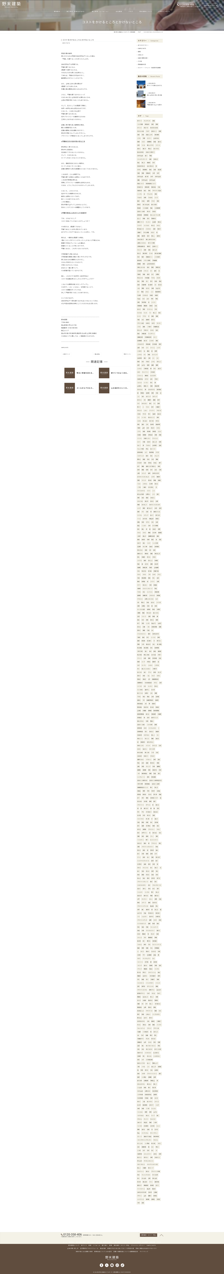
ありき (156, 1098)
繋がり (158, 930)
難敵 (144, 630)
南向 (150, 169)
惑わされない (150, 742)
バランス (146, 271)
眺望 (143, 979)
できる (139, 592)
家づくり (139, 120)
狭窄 (138, 469)
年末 (152, 298)
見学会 (149, 463)
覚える (156, 483)
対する (139, 169)
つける (158, 428)
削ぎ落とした (140, 1010)
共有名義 (154, 344)
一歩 (138, 773)
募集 (144, 326)
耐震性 (153, 1199)
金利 (158, 578)
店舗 (147, 1035)
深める (144, 1024)
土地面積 (156, 567)
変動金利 (148, 173)
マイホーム (149, 309)
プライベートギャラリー (147, 846)
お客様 (144, 1000)
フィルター (140, 892)
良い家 (139, 1182)
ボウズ (146, 379)
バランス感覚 (147, 260)
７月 (149, 574)
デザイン (139, 1195)
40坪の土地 (140, 176)
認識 (145, 250)
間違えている (157, 511)
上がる (143, 365)
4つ (154, 403)
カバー (139, 442)
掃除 (138, 497)
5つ (138, 291)
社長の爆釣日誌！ (143, 58)
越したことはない (146, 668)
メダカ (153, 476)
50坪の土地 (140, 155)
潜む (144, 543)
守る (143, 812)
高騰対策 (145, 595)
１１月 (147, 623)
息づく (157, 1185)
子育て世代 (140, 651)
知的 (143, 927)
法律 (160, 682)
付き (160, 1010)
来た (155, 368)
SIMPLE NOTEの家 (141, 1192)
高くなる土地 (146, 204)
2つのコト (148, 229)
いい (152, 291)
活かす (139, 543)
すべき (153, 201)
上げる (155, 1112)
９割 (138, 1066)
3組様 (154, 414)
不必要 (139, 295)
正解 (155, 1077)
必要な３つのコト (141, 243)
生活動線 (149, 955)
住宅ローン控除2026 (142, 780)
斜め (138, 1175)
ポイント (139, 127)
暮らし (153, 236)
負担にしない (140, 745)
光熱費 (139, 1056)
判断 (151, 1098)
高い (138, 1178)
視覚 (160, 920)
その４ (144, 574)
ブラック (139, 969)
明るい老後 (146, 655)
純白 (138, 874)
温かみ (145, 965)
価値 (152, 316)
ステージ (144, 902)
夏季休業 (139, 728)
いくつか (139, 686)
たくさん (153, 1108)
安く (147, 281)
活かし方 (155, 250)
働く (158, 1115)
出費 (157, 501)
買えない (149, 1084)
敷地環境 (145, 1105)
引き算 (151, 483)
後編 (160, 435)
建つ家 (146, 176)
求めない (151, 731)
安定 (148, 606)
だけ (138, 403)
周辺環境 (144, 578)
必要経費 (146, 1080)
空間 (149, 923)
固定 (138, 361)
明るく (157, 1147)
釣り (148, 637)
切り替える (157, 1003)
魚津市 (152, 424)
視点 (148, 267)
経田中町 (158, 424)
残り (149, 414)
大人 (153, 958)
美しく (151, 1003)
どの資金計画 (149, 1059)
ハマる (143, 1066)
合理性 (143, 606)
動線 (138, 948)
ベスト (139, 483)
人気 (151, 693)
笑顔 (142, 1070)
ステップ (146, 515)
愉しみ (139, 878)
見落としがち (149, 134)
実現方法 (158, 267)
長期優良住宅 (155, 679)
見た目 (159, 284)
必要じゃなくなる (149, 599)
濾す (158, 888)
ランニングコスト (146, 1175)
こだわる (157, 665)
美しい (154, 312)
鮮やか (151, 1018)
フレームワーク (154, 927)
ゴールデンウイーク (142, 159)
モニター (159, 323)
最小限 (139, 941)
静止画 (151, 906)
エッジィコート (154, 839)
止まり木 (139, 913)
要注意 (139, 208)
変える (147, 871)
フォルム (139, 944)
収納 (149, 250)
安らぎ (152, 934)
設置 (160, 627)
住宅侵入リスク (154, 798)
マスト (147, 407)
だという (139, 250)
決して (139, 445)
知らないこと (151, 417)
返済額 (147, 393)
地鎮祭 (139, 588)
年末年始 (144, 302)
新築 (157, 124)
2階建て (139, 232)
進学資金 (159, 389)
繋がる (148, 941)
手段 (157, 393)
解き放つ (158, 913)
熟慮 (150, 1122)
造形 (138, 986)
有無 (147, 721)
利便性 (156, 560)
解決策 (143, 640)
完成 (145, 463)
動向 (138, 581)
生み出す (159, 990)
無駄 (155, 1007)
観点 (138, 201)
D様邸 (151, 295)
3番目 (159, 480)
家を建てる (140, 187)
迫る (156, 469)
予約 (148, 791)
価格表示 (143, 742)
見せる (156, 686)
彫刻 (148, 878)
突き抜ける (151, 913)
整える (157, 805)
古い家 (153, 689)
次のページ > (127, 354)
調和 (147, 836)
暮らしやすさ (150, 145)
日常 (138, 145)
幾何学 (147, 909)
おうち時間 (155, 525)
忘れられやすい (141, 1084)
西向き (139, 679)
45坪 (151, 176)
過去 (159, 759)
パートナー (152, 410)
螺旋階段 (146, 1185)
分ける (147, 288)
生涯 (138, 1045)
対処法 (154, 211)
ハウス (139, 326)
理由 (142, 291)
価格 (138, 236)
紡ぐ (138, 871)
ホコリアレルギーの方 (152, 1164)
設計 (147, 456)
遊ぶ (156, 881)
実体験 (148, 431)
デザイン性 (156, 1028)
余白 (157, 874)
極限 (143, 948)
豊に (143, 1045)
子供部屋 (147, 278)
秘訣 (156, 281)
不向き (147, 361)
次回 (143, 623)
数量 (154, 616)
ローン (155, 337)
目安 (148, 717)
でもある (150, 197)
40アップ (148, 396)
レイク (158, 347)
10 (156, 1150)
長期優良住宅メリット (142, 787)
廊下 (160, 463)
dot (138, 1035)
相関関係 (149, 141)
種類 (138, 141)
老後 (148, 602)
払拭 (160, 745)
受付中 (153, 791)
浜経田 (155, 585)
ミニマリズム (145, 1133)
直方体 (153, 878)
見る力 (152, 428)
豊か (138, 529)
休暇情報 (139, 305)
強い (146, 651)
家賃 (150, 1112)
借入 (138, 557)
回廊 (138, 836)
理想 (152, 267)
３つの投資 (145, 208)
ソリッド (158, 983)
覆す (138, 1014)
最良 (138, 640)
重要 (157, 365)
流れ (143, 396)
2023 (138, 372)
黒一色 (139, 972)
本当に (155, 463)
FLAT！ (159, 993)
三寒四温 (146, 368)
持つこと (147, 738)
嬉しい (139, 1168)
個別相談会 (144, 773)
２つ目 (139, 1150)
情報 (138, 504)
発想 (143, 766)
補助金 (146, 375)
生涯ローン (155, 246)
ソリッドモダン (149, 983)
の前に (143, 201)
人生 (138, 288)
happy (138, 298)
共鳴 (154, 864)
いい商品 (144, 1077)
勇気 (138, 424)
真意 (159, 529)
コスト (143, 141)
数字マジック (154, 717)
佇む (138, 979)
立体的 (139, 955)
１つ (153, 490)
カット (158, 1126)
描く (151, 822)
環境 (158, 763)
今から (158, 225)
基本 (155, 271)
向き (143, 361)
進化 (150, 403)
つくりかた (146, 225)
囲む (160, 843)
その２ (139, 532)
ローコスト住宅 (141, 609)
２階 (144, 1101)
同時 (151, 1157)
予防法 (148, 661)
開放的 (144, 934)
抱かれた (151, 916)
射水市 (156, 564)
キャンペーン (145, 372)
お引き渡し (151, 487)
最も (143, 529)
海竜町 (139, 567)
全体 (148, 428)
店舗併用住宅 (150, 700)
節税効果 (147, 187)
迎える (152, 602)
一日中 (155, 1122)
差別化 (158, 236)
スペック (144, 473)
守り (144, 955)
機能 (143, 466)
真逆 (144, 675)
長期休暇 (144, 1147)
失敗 (152, 124)
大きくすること (141, 1164)
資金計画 (157, 386)
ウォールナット (141, 1028)
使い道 (152, 707)
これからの (152, 595)
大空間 (139, 1031)
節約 (148, 777)
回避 (138, 480)
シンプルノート (141, 777)
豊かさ (139, 675)
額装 (154, 1024)
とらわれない (157, 1056)
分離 (144, 627)
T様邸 (138, 637)
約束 (160, 770)
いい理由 (147, 1143)
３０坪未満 (140, 1094)
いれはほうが (140, 344)
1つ (150, 312)
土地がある (156, 138)
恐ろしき (139, 330)
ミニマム (139, 515)
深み (157, 906)
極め (158, 923)
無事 (157, 620)
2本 (146, 703)
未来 (143, 763)
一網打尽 (154, 668)
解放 (143, 822)
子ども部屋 (146, 232)
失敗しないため (141, 267)
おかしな (154, 745)
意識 (138, 644)
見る (151, 456)
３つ (138, 417)
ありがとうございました (143, 476)
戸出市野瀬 (140, 1098)
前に (154, 644)
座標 (145, 864)
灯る (149, 944)
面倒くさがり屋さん (151, 466)
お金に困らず (140, 239)
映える (148, 815)
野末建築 (153, 777)
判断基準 (153, 714)
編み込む (156, 812)
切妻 (157, 997)
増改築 (147, 1199)
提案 (151, 564)
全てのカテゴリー (143, 45)
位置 (149, 616)
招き (149, 885)
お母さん (152, 497)
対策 (160, 469)
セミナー (149, 138)
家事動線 (157, 948)
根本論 (139, 794)
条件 (152, 407)
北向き (154, 529)
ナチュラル (149, 194)
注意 (149, 1178)
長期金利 (139, 1042)
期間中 (149, 400)
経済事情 (157, 647)
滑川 (159, 773)
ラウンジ (149, 1028)
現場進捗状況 (142, 64)
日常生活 (150, 435)
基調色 (139, 770)
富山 (138, 162)
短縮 (147, 948)
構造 (147, 798)
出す (144, 1150)
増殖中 (158, 476)
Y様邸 (138, 428)
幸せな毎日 (140, 752)
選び (145, 358)
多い (138, 668)
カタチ (155, 920)
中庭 (138, 319)
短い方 (145, 340)
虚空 (155, 955)
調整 (143, 469)
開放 (143, 613)
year (148, 298)
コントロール (140, 983)
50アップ (155, 396)
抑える (139, 627)
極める (149, 1007)
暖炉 (149, 634)
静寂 (150, 801)
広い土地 (144, 1178)
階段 (147, 853)
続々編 (149, 571)
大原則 (158, 609)
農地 (155, 651)
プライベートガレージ (142, 881)
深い (138, 812)
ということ (149, 592)
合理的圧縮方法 (141, 246)
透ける (146, 1070)
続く (144, 941)
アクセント (154, 843)
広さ (152, 274)
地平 (138, 909)
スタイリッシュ (152, 972)
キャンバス (145, 867)
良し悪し (153, 1143)
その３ (144, 532)
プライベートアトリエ (142, 906)
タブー (139, 585)
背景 (138, 606)
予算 (144, 138)
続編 (155, 141)
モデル (147, 522)
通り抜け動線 (158, 253)
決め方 (148, 442)
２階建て (158, 407)
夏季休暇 (139, 215)
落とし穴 (153, 1066)
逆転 (138, 766)
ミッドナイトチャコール (143, 860)
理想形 (156, 1000)
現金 (151, 208)
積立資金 (139, 707)
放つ (138, 853)
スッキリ (150, 686)
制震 (150, 773)
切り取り (139, 864)
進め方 (157, 738)
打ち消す (139, 463)
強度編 (144, 435)
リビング (139, 965)
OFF (146, 1003)
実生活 (145, 1122)
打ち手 (158, 278)
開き (151, 1035)
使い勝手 (150, 284)
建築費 (139, 595)
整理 (148, 201)
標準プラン (151, 990)
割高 (153, 609)
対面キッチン (147, 438)
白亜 (148, 1129)
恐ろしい (159, 361)
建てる (153, 319)
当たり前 (151, 421)
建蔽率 (157, 731)
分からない (144, 403)
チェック (157, 456)
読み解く (149, 640)
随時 (144, 791)
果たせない (140, 550)
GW (145, 400)
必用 (152, 696)
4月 (149, 679)
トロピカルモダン (141, 885)
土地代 (159, 623)
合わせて (151, 1105)
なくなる (139, 312)
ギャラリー (144, 899)
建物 (155, 672)
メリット (148, 745)
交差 (138, 822)
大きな (149, 794)
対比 (151, 1070)
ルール (139, 316)
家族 (149, 770)
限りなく (159, 640)
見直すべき (140, 1052)
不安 (156, 309)
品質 (138, 347)
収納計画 (157, 592)
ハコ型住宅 (145, 1031)
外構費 (159, 714)
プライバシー (151, 829)
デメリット (155, 438)
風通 (147, 763)
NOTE (153, 323)
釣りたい (139, 400)
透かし (144, 888)
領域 (144, 264)
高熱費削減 (140, 731)
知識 (151, 386)
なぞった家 (152, 749)
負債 (145, 197)
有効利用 (139, 735)
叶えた (139, 1024)
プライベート (140, 805)
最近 (143, 637)
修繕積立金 (156, 326)
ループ (143, 661)
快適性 (151, 965)
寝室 (144, 274)
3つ (151, 271)
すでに (155, 682)
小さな (139, 421)
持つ (147, 979)
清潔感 (159, 1066)
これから (145, 483)
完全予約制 (155, 1091)
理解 (152, 738)
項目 (158, 201)
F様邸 (150, 567)
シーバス (153, 637)
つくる (143, 145)
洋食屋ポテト (140, 1038)
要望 (157, 459)
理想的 (142, 393)
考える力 (149, 613)
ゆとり (142, 951)
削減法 (157, 707)
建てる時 (139, 1080)
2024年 (154, 532)
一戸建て (149, 326)
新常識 (158, 595)
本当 (148, 459)
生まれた (145, 976)
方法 (138, 571)
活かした (156, 1031)
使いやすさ (156, 148)
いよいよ (139, 382)
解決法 (144, 794)
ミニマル (157, 969)
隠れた (139, 630)
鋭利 (138, 1073)
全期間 (149, 1077)
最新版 (160, 532)
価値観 (144, 770)
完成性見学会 (148, 1094)
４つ (153, 494)
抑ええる (149, 1056)
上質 (145, 1007)
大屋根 (144, 1168)
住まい (139, 888)
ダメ (143, 511)
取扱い (152, 721)
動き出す (148, 644)
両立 (145, 190)
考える (153, 225)
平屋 (150, 155)
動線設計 (150, 937)
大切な (139, 414)
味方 (150, 651)
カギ (143, 1059)
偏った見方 (154, 204)
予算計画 (144, 333)
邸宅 (158, 808)
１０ (148, 1066)
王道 (147, 511)
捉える (148, 557)
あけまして (144, 504)
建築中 (154, 661)
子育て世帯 (140, 784)
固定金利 (147, 124)
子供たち (146, 330)
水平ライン (144, 832)
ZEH (152, 522)
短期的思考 (140, 337)
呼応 (138, 927)
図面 (144, 218)
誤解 (157, 316)
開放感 (145, 305)
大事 (149, 358)
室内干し (147, 689)
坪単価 (146, 1098)
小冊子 (139, 536)
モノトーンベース (157, 944)
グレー (152, 836)
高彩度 (155, 962)
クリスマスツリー (141, 634)
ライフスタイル (141, 490)
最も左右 (145, 1182)
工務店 (155, 1192)
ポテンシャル (150, 986)
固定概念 (145, 169)
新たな (152, 620)
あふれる (153, 951)
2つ (153, 358)
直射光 (143, 539)
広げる (146, 564)
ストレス (139, 937)
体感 (138, 1108)
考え (154, 578)
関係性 (146, 553)
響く (143, 909)
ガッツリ (146, 1119)
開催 (149, 532)
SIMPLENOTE (155, 634)
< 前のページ (66, 354)
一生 (148, 675)
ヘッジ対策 (155, 543)
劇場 (151, 853)
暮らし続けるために (151, 239)
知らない (145, 585)
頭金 (157, 340)
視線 (158, 979)
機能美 (145, 969)
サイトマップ (144, 1251)
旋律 (152, 860)
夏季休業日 (140, 452)
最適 (144, 459)
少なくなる (140, 501)
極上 (138, 1133)
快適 (138, 173)
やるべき (159, 410)
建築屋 (139, 264)
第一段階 (159, 644)
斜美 (138, 930)
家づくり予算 (151, 243)
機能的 (139, 976)
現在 (138, 763)
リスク (148, 543)
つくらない (140, 1112)
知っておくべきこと (151, 1045)
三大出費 (139, 271)
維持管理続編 (140, 714)
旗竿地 (143, 986)
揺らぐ (156, 867)
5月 (150, 550)
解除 (145, 560)
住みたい (145, 749)
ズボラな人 (146, 735)
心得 (154, 173)
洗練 (154, 815)
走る (154, 888)
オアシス (148, 805)
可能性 (139, 274)
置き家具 (145, 253)
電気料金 (153, 187)
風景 (143, 826)
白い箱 (139, 815)
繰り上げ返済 (140, 494)
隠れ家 (152, 850)
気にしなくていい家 (155, 215)
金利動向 (157, 546)
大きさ (152, 232)
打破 (148, 630)
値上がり (153, 623)
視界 (152, 871)
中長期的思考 (148, 337)
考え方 (148, 211)
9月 (138, 602)
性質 (138, 284)
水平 (138, 899)
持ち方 (152, 501)
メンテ (139, 508)
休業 (150, 159)
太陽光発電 (154, 627)
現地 (160, 281)
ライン (151, 1182)
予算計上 (152, 1080)
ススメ (159, 431)
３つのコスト (148, 1052)
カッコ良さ (140, 689)
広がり (145, 1018)
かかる (152, 330)
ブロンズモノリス (156, 885)
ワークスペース (141, 1189)
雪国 (156, 1010)
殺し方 (139, 253)
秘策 (147, 469)
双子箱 (146, 962)
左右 (138, 1147)
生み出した (145, 997)
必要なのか (147, 1091)
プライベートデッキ (142, 920)
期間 (154, 400)
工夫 (147, 424)
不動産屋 (154, 260)
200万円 (152, 1126)
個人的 (159, 414)
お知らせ (140, 55)
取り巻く (152, 763)
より (146, 452)
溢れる (143, 1129)
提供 (160, 344)
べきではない (140, 1115)
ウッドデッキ (147, 120)
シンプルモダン (156, 1014)
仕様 (157, 522)
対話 (160, 899)
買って (139, 407)
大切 (152, 459)
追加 (160, 445)
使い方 (139, 309)
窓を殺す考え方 (141, 166)
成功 (138, 1059)
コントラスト (140, 819)
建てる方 (158, 515)
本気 (143, 1049)
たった (145, 312)
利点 (138, 257)
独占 (144, 878)
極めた (147, 951)
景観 (157, 986)
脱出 (152, 539)
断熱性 (155, 1195)
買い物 (155, 794)
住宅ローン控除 (155, 784)
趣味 (148, 351)
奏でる (139, 829)
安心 (151, 948)
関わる (139, 459)
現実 (143, 281)
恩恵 (147, 620)
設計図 (143, 236)
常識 (149, 354)
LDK (145, 686)
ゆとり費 (145, 546)
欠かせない (140, 389)
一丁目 (139, 487)
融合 (159, 972)
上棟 (143, 428)
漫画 (138, 180)
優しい (153, 735)
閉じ (155, 1035)
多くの (139, 1000)
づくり (148, 490)
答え (146, 731)
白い (148, 857)
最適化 (153, 1021)
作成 (138, 578)
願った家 (147, 752)
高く (152, 1150)
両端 (144, 431)
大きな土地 (140, 1091)
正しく (148, 1063)
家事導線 (146, 215)
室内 (143, 424)
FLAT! (148, 993)
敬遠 (143, 1014)
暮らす (144, 148)
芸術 (143, 871)
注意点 (146, 693)
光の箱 (145, 801)
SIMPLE (148, 323)
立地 (148, 1021)
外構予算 (144, 284)
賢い (151, 787)
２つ (147, 347)
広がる (156, 1129)
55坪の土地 (144, 180)
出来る (155, 1154)
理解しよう (155, 1063)
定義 (143, 173)
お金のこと (157, 1157)
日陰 (160, 442)
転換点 (153, 703)
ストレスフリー (147, 1154)
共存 (154, 162)
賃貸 (144, 309)
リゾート (158, 145)
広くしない (140, 1143)
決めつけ (139, 1122)
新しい (152, 997)
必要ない (148, 494)
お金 (156, 305)
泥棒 (160, 1154)
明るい (143, 602)
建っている (140, 693)
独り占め (139, 801)
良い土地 (139, 1161)
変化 (151, 647)
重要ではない (140, 759)
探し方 (156, 787)
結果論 (143, 581)
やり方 (157, 452)
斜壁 (147, 822)
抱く (151, 867)
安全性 (158, 1199)
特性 (160, 539)
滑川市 (150, 1192)
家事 (159, 637)
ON (142, 1003)
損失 (158, 417)
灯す (156, 853)
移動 (156, 937)
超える (147, 714)
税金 (138, 564)
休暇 (138, 302)
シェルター (144, 916)
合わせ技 (145, 518)
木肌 (159, 951)
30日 (157, 752)
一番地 (144, 487)
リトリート (140, 962)
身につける (155, 613)
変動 (153, 120)
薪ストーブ (150, 1168)
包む (160, 832)
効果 (158, 581)
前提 (154, 229)
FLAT (142, 1035)
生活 (138, 616)
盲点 (148, 236)
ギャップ (148, 766)
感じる (139, 850)
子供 (138, 1202)
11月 (152, 752)
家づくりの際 (158, 1049)
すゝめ (151, 253)
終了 (138, 623)
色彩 (143, 836)
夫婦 (149, 1024)
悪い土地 (155, 1178)
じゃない (139, 368)
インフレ (139, 438)
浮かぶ (139, 867)
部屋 (151, 553)
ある (143, 319)
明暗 (143, 288)
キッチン (148, 222)
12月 (143, 644)
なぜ (138, 665)
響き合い (157, 895)
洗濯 (157, 934)
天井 (148, 1150)
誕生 (138, 525)
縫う (157, 860)
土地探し (139, 386)
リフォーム (140, 375)
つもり (153, 675)
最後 (138, 539)
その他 (140, 61)
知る (138, 281)
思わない (146, 1157)
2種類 (138, 613)
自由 (152, 874)
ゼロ (145, 937)
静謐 (143, 874)
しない (145, 410)
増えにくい (140, 738)
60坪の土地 (152, 180)
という (156, 197)
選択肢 (159, 651)
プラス (144, 316)
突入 (151, 382)
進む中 (146, 501)
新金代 (153, 1189)
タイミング (154, 354)
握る (138, 620)
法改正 (158, 791)
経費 (160, 131)
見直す (159, 229)
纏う (155, 801)
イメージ (144, 616)
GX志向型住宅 (148, 682)
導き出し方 (157, 553)
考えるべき (140, 278)
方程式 (151, 305)
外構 (144, 442)
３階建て (152, 979)
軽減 (147, 497)
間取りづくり (140, 222)
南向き (139, 204)
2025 (145, 728)
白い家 (139, 1105)
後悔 (145, 1087)
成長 (143, 1202)
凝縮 (138, 1003)
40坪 (158, 173)
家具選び (139, 717)
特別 (149, 190)
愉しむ (157, 892)
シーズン (146, 382)
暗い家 (154, 1087)
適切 (148, 274)
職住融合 (139, 1007)
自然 (138, 365)
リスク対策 (149, 724)
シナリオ (158, 602)
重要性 (158, 766)
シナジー (152, 581)
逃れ (151, 379)
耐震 (156, 724)
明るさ (149, 148)
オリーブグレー (154, 1133)
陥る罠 (159, 169)
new (143, 298)
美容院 (157, 700)
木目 (144, 815)
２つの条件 (157, 257)
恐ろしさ (150, 560)
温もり (156, 819)
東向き (144, 679)
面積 (152, 365)
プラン (159, 574)
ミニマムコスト (152, 728)
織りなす (146, 808)
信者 (155, 169)
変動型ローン (149, 257)
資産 (156, 194)
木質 (143, 930)
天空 (145, 913)
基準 (149, 473)
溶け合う (139, 843)
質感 (154, 826)
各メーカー (153, 449)
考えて (139, 1101)
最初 (158, 536)
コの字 (143, 1073)
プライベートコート (152, 1073)
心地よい (148, 1014)
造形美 (156, 822)
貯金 (156, 588)
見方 (148, 218)
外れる (157, 421)
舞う (147, 839)
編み (157, 850)
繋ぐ (152, 892)
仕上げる (158, 288)
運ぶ (138, 832)
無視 (149, 578)
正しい (139, 218)
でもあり (139, 197)
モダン (139, 958)
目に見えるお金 (154, 127)
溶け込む (155, 832)
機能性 (148, 162)
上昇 (145, 1042)
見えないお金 (140, 131)
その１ (139, 574)
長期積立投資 (151, 536)
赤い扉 (147, 819)
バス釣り (139, 351)
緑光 (145, 944)
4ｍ (152, 630)
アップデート (151, 333)
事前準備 (151, 452)
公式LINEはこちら (209, 5)
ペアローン (148, 759)
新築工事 (145, 567)
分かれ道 (153, 655)
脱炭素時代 (158, 291)
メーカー (153, 302)
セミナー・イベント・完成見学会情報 (149, 67)
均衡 (147, 927)
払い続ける (156, 1052)
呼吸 (157, 846)
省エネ (159, 368)
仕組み (151, 546)
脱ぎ (151, 881)
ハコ (138, 916)
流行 (143, 798)
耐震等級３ (140, 682)
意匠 (157, 836)
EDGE (138, 934)
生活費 (139, 546)
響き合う (139, 1185)
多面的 (143, 557)
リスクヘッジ (140, 456)
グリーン (139, 658)
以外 (143, 347)
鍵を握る (139, 260)
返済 (160, 508)
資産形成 (139, 190)
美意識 (144, 829)
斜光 (149, 888)
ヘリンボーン (140, 839)
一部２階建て (152, 976)
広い (152, 1147)
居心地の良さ (140, 152)
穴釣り (156, 379)
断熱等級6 (147, 784)
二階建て (159, 1021)
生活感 (154, 222)
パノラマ (159, 1024)
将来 (138, 1049)
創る (160, 312)
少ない (147, 291)
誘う (138, 826)
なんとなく (153, 1119)
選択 (138, 511)
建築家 (147, 319)
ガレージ (139, 1136)
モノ (158, 735)
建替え (139, 700)
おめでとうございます (154, 504)
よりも (153, 361)
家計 (155, 1042)
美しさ (143, 162)
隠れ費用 (157, 134)
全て (138, 798)
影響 (159, 1042)
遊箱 (139, 51)
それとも (139, 1119)
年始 (156, 298)
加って (151, 515)
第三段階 (146, 647)
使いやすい (149, 1101)
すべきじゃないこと (148, 1161)
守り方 (144, 414)
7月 (143, 700)
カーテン (144, 665)
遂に (145, 672)
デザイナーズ (149, 1010)
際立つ (144, 972)
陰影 (152, 857)
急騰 (156, 693)
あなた (139, 749)
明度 (151, 895)
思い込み (145, 421)
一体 (148, 627)
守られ (147, 1038)
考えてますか (149, 1049)
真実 (156, 606)
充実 (143, 134)
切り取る (148, 826)
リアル (139, 431)
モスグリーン (140, 1171)
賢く (144, 1056)
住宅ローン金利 (141, 211)
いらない (150, 665)
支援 (145, 658)
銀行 (160, 1073)
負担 (143, 497)
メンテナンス (140, 1199)
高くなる (139, 672)
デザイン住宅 (140, 323)
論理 (150, 920)
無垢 (138, 902)
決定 (154, 550)
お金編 (139, 435)
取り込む (139, 1018)
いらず (157, 1105)
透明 (156, 899)
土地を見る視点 (151, 264)
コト (157, 358)
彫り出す (158, 857)
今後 (159, 187)
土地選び (155, 445)
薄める (159, 222)
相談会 (139, 791)
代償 (154, 766)
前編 (156, 435)
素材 (149, 864)
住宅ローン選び (141, 724)
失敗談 (154, 431)
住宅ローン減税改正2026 (155, 780)
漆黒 (138, 846)
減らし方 (155, 442)
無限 (138, 661)
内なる (147, 874)
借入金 (149, 480)
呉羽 (143, 522)
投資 (159, 403)
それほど (152, 756)
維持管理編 (156, 710)
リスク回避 (140, 124)
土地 (145, 1195)
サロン (158, 829)
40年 (156, 508)
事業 (149, 658)
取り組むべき (140, 229)
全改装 (157, 696)
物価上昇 (151, 518)
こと (138, 396)
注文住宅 (139, 756)
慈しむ (156, 909)
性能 (155, 773)
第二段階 (139, 647)
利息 (160, 658)
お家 (149, 525)
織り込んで (149, 508)
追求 (160, 965)
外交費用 (146, 1126)
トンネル (147, 892)
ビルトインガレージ (147, 588)
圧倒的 (156, 1070)
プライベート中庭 (155, 1171)
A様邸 (156, 295)
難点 (143, 257)
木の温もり (148, 812)
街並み (151, 969)
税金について (140, 183)
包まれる (155, 902)
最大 (158, 494)
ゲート (139, 857)
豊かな (159, 141)
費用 (144, 508)
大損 (150, 585)
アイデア (139, 225)
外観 (152, 288)
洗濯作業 (139, 1154)
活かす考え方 (150, 166)
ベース (139, 518)
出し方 (159, 672)
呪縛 (148, 539)
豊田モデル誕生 (147, 1136)
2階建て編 (156, 571)
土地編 (139, 710)
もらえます (153, 375)
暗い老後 (139, 655)
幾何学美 (157, 1182)
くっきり (144, 525)
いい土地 (139, 1087)
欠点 (143, 620)
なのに (158, 675)
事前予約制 (156, 1136)
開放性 (139, 997)
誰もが (144, 536)
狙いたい (139, 1157)
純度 (153, 923)
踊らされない (140, 721)
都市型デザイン (141, 993)
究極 (156, 965)
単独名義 (148, 344)
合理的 (157, 274)
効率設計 (155, 941)
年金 (159, 1045)
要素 (138, 1129)
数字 (159, 400)
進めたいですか (141, 1063)
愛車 (144, 857)
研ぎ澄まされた (141, 1021)
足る (144, 592)
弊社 (147, 449)
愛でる (158, 878)
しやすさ (139, 354)
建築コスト (140, 553)
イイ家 (147, 1108)
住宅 (157, 330)
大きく (159, 1143)
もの (157, 599)
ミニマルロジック (141, 923)
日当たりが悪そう (150, 152)
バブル (139, 138)
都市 (159, 976)
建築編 (149, 710)
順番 (155, 480)
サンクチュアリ (146, 958)
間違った (146, 386)
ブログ (147, 131)
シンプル (139, 194)
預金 (148, 696)
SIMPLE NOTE (64, 347)
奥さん (147, 1115)
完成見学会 (140, 379)
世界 (154, 759)
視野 (159, 466)
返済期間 (139, 340)
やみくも (155, 1140)
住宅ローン (154, 131)
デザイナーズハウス (142, 990)
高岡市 (155, 1094)
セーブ (153, 1115)
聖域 (145, 843)
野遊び (157, 518)
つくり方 (139, 1126)
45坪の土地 (158, 176)
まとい (151, 899)
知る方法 (144, 571)
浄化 (157, 871)
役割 (146, 550)
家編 (160, 794)
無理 (146, 1112)
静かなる (146, 895)
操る (158, 826)
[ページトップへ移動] (161, 1235)
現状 (138, 333)
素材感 (152, 1185)
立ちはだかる (151, 389)
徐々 (151, 469)
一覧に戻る (97, 354)
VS (155, 284)
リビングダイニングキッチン (144, 1140)
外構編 (144, 710)
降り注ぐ (153, 1038)
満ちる (147, 1171)
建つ (146, 155)
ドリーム (152, 347)
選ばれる (150, 1000)
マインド (144, 480)
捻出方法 (146, 707)
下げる (153, 278)
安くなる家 (155, 1175)
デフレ (149, 672)
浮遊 (143, 853)
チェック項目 (140, 449)
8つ (145, 354)
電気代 (148, 246)
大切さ (154, 557)
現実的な (153, 218)
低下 (138, 466)
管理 (156, 351)
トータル (144, 417)
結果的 (148, 609)
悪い (149, 1087)
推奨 (138, 1077)
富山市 (148, 1189)
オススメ (139, 410)
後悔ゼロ (155, 770)
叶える (153, 993)
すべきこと (140, 599)
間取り (149, 1195)
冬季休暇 (154, 658)
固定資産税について (151, 183)
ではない (148, 445)
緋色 (144, 850)
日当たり (146, 756)
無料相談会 (140, 703)
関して (155, 1084)
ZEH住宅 (153, 372)
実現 (152, 393)
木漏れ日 (158, 916)
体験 (143, 1108)
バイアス (139, 560)
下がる (139, 696)
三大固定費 (157, 208)
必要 (138, 473)
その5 (154, 574)
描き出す (139, 895)
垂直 (149, 902)
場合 (144, 696)
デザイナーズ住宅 (157, 190)
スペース (157, 1101)
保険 (138, 134)
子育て (159, 655)
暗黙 (148, 365)
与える (149, 1042)
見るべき (146, 127)
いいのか (151, 340)
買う (151, 281)
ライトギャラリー (150, 930)
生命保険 (139, 358)
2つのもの (145, 295)
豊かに (139, 148)
